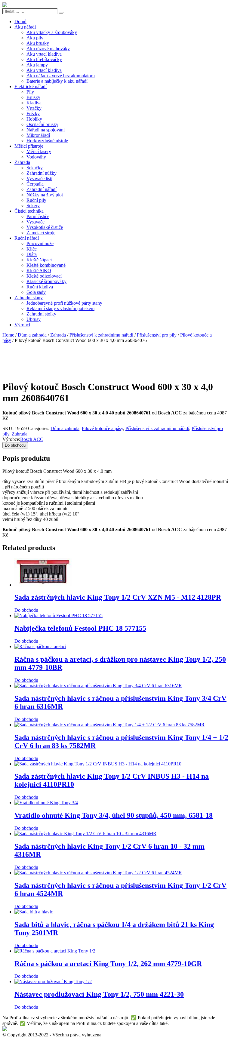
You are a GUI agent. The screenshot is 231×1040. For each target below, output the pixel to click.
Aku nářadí (25, 26)
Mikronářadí (38, 135)
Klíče (31, 248)
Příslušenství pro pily (157, 334)
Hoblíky (34, 119)
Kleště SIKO (38, 270)
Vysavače (35, 221)
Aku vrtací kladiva (44, 54)
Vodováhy (36, 156)
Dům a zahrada (32, 334)
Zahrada (22, 162)
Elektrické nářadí (30, 86)
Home (8, 334)
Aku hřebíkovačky (44, 59)
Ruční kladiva (39, 286)
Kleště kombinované (46, 265)
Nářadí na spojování (45, 129)
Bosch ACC (31, 439)
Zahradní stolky (41, 313)
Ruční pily (36, 200)
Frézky (33, 113)
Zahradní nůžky (41, 173)
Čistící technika (29, 211)
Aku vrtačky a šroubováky (51, 32)
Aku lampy (37, 64)
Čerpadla (35, 183)
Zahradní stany (28, 297)
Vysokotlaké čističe (44, 227)
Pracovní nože (40, 243)
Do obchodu (15, 445)
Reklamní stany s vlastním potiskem (60, 308)
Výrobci (22, 324)
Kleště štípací (39, 259)
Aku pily (34, 37)
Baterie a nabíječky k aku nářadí (57, 81)
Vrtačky (34, 108)
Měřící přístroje (28, 146)
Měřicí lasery (38, 151)
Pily (30, 91)
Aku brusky (37, 43)
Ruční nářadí (26, 238)
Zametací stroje (40, 232)
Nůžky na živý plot (44, 194)
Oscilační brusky (42, 124)
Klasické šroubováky (46, 281)
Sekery (33, 205)
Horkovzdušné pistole (47, 140)
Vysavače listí (39, 178)
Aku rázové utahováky (48, 48)
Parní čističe (37, 216)
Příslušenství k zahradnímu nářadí (101, 334)
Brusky (33, 97)
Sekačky (34, 167)
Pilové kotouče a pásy (102, 428)
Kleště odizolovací (44, 275)
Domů (20, 21)
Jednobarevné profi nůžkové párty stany (64, 303)
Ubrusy (33, 319)
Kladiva (34, 102)
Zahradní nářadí (41, 189)
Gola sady (36, 292)
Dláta (31, 254)
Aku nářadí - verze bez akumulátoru (60, 75)
